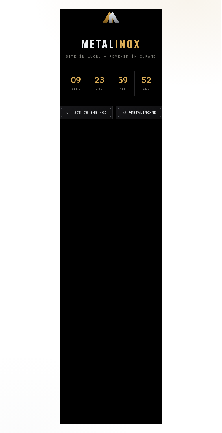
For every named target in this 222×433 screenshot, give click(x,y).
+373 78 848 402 (89, 112)
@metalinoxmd (142, 112)
